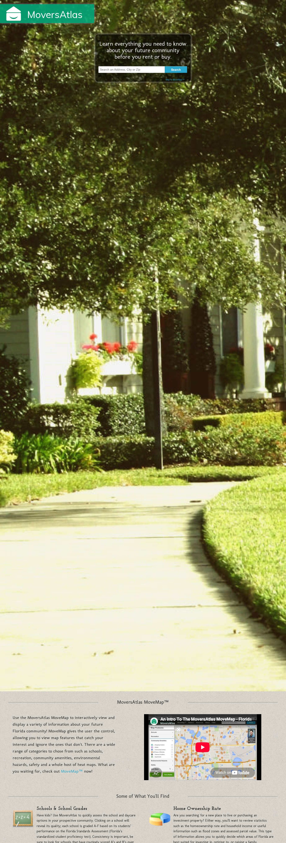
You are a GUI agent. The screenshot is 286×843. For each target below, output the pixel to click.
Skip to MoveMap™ (175, 79)
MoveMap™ (72, 771)
